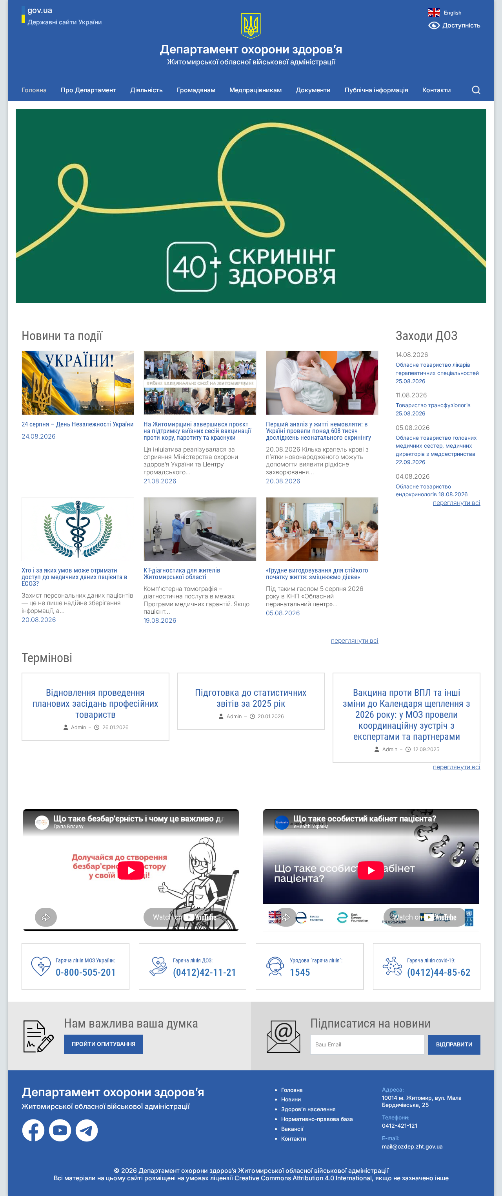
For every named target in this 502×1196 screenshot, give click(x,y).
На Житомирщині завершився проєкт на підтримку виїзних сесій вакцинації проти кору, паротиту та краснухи (197, 430)
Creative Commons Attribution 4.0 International (303, 1178)
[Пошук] (476, 90)
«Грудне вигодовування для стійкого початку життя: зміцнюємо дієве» (317, 573)
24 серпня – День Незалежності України (78, 424)
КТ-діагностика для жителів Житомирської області (182, 573)
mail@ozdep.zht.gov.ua (412, 1146)
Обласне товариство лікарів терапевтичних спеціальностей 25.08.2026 (437, 372)
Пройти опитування (103, 1044)
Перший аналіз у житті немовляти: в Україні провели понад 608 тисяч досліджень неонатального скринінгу (318, 430)
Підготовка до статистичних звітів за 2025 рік (251, 698)
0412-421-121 (399, 1125)
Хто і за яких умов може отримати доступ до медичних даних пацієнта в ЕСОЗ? (74, 576)
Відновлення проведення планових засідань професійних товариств (95, 703)
